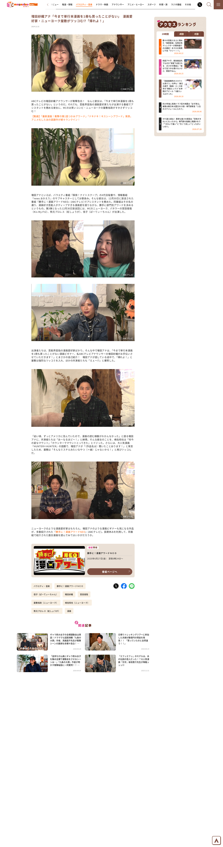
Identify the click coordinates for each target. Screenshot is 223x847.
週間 (181, 34)
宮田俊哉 (84, 594)
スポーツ (152, 4)
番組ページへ (109, 571)
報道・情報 (67, 4)
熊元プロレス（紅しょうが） (47, 611)
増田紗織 (69, 594)
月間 (196, 34)
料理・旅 (163, 4)
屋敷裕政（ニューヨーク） (46, 602)
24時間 (165, 34)
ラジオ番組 (176, 4)
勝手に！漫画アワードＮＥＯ (70, 586)
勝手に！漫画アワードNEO (70, 531)
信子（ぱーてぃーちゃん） (46, 594)
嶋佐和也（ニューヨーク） (77, 602)
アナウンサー (118, 4)
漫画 (69, 611)
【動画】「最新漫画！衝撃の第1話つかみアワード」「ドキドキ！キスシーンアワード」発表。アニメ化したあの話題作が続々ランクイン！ (82, 118)
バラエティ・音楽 (84, 4)
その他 (188, 4)
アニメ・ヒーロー (136, 4)
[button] (50, 4)
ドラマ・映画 (102, 4)
